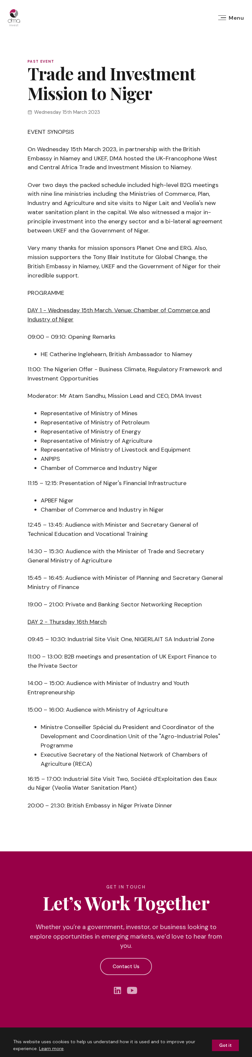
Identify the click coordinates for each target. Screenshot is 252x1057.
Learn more (51, 1048)
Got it (225, 1045)
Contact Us (126, 966)
